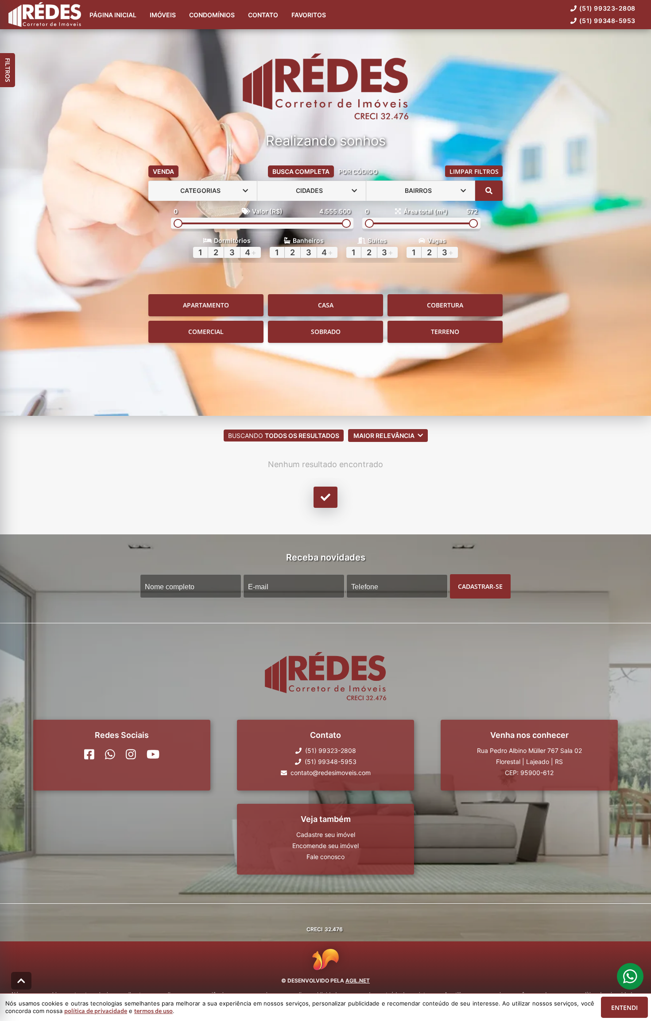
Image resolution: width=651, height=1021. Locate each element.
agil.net (357, 980)
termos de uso (153, 1011)
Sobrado (326, 331)
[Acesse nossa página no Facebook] (89, 754)
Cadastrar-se (480, 586)
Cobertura (445, 305)
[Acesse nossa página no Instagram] (131, 754)
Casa (325, 305)
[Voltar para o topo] (21, 981)
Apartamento (206, 305)
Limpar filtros (474, 171)
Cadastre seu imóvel (325, 834)
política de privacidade (95, 1011)
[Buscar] (489, 190)
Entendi (624, 1007)
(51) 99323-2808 (607, 8)
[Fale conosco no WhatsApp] (110, 754)
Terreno (445, 331)
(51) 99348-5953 (607, 20)
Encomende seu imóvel (325, 845)
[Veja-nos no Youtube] (153, 754)
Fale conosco (325, 856)
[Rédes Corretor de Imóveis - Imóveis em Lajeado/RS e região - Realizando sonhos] (325, 87)
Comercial (206, 331)
